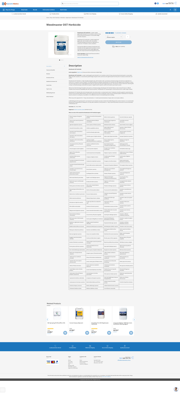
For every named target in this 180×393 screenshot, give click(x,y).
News (81, 360)
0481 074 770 (169, 3)
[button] (59, 60)
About (69, 360)
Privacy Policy (82, 362)
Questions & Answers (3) (51, 81)
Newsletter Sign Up (72, 366)
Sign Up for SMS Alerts (73, 368)
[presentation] (47, 318)
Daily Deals (24, 10)
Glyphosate (68, 17)
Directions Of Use (50, 77)
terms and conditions (106, 376)
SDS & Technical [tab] (49, 96)
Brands (35, 10)
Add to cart (118, 42)
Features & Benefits (50, 70)
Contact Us (70, 362)
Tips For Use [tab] (49, 89)
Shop (51, 17)
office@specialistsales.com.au (124, 360)
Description (48, 66)
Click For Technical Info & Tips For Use (85, 57)
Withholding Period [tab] (50, 92)
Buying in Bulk (71, 365)
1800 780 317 (170, 2)
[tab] (56, 66)
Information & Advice (49, 10)
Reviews (48, 73)
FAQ (69, 364)
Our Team (70, 361)
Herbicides (62, 17)
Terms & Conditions (84, 364)
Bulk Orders (63, 10)
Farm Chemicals (56, 17)
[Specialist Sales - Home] (10, 4)
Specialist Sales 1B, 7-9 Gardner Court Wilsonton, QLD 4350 (98, 361)
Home (47, 17)
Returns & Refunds (84, 361)
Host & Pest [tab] (48, 85)
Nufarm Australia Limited (79, 109)
